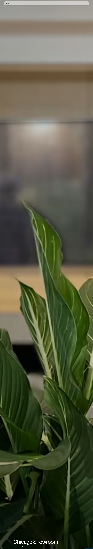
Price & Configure (73, 3)
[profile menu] (84, 3)
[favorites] (79, 3)
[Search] (86, 3)
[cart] (81, 3)
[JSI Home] (8, 3)
